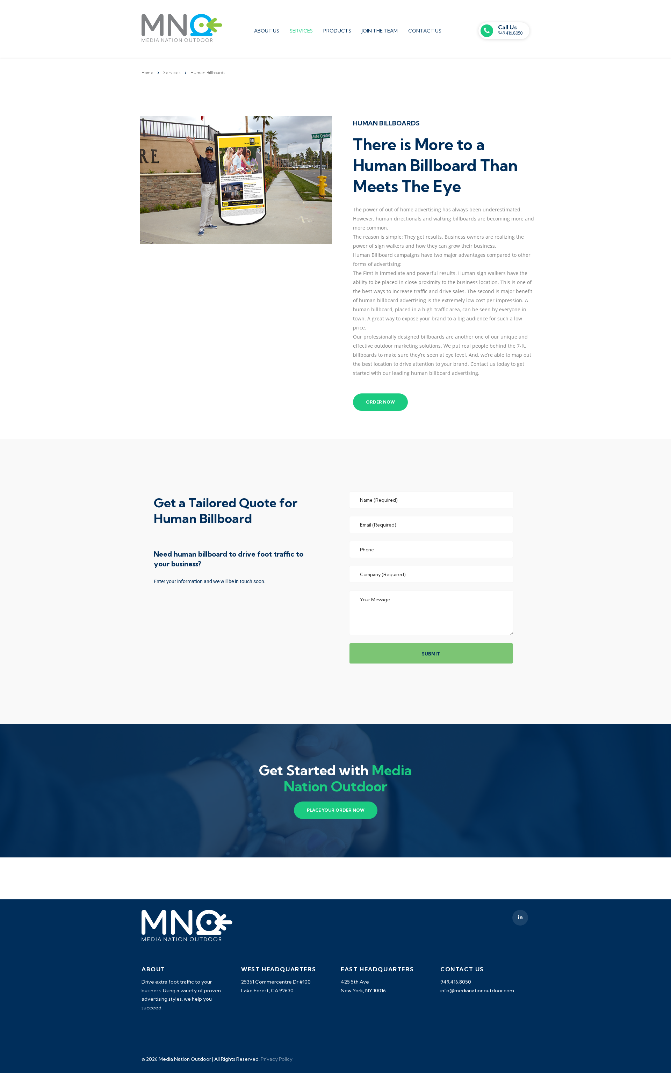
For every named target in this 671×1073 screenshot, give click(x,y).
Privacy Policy (277, 1059)
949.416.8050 (510, 33)
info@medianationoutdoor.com (477, 990)
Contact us (424, 31)
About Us (266, 31)
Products (337, 31)
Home (147, 72)
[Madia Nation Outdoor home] (182, 27)
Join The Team (380, 31)
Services (301, 31)
